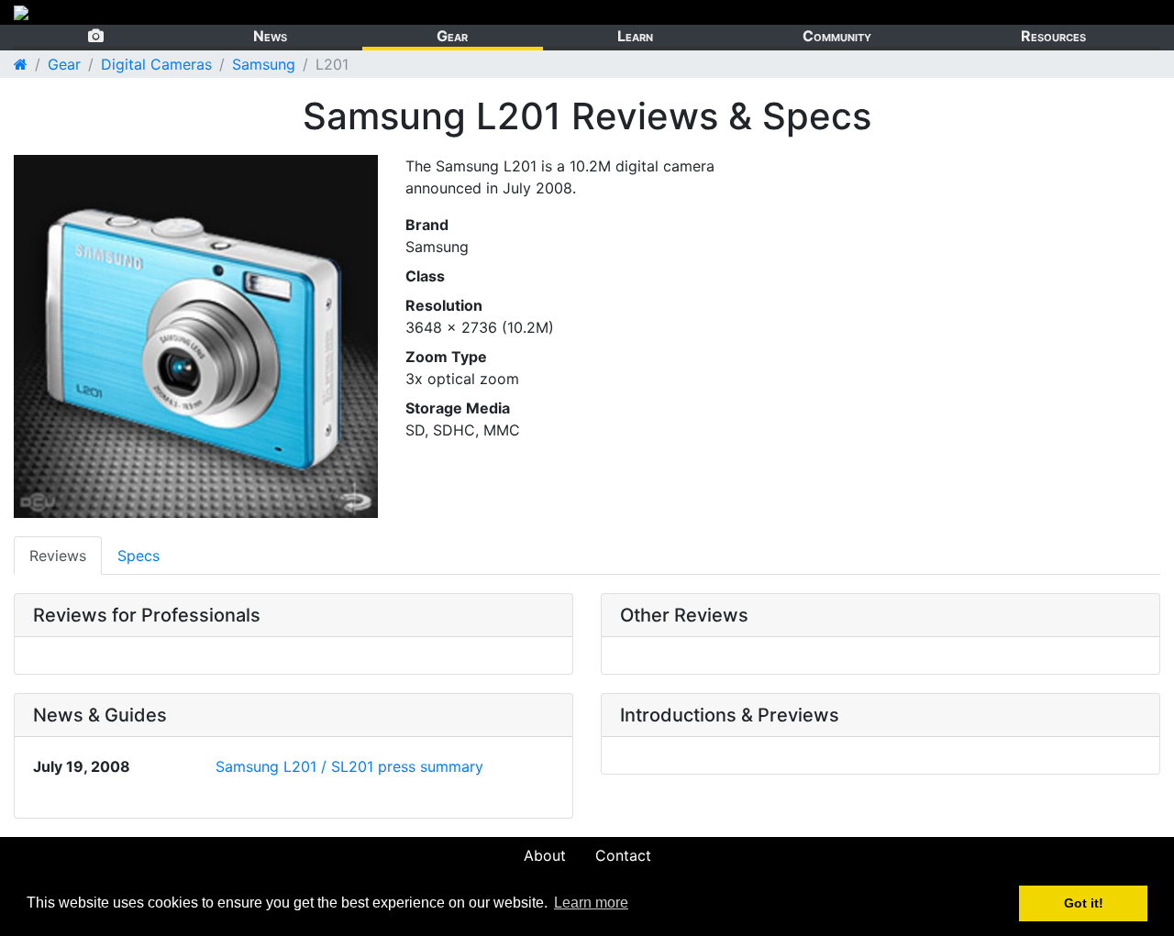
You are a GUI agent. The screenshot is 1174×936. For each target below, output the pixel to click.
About (545, 855)
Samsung (263, 64)
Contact (623, 855)
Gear (452, 36)
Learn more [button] (591, 902)
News (270, 36)
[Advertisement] (950, 283)
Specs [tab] (138, 555)
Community (837, 36)
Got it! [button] (1083, 903)
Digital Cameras (156, 64)
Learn (635, 36)
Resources (1053, 36)
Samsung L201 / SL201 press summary (349, 766)
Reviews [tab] (57, 555)
